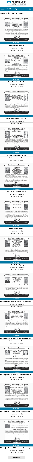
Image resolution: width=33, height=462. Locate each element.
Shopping (13, 9)
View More (16, 457)
